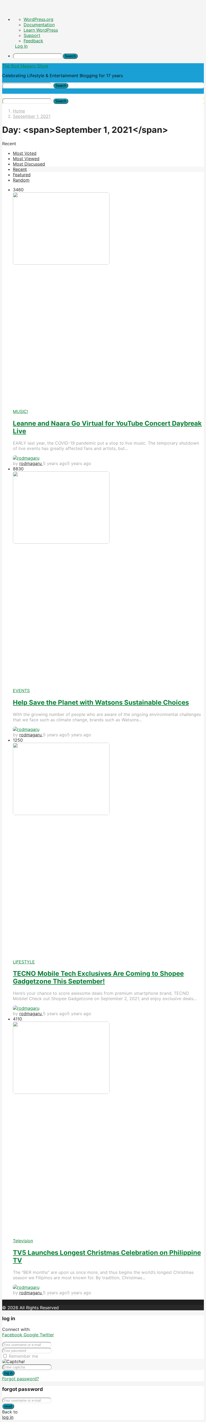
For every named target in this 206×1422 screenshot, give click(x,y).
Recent (20, 169)
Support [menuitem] (32, 35)
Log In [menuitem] (21, 46)
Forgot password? (20, 1378)
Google (32, 1334)
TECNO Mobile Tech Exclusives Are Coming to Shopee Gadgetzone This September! (98, 977)
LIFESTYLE (24, 962)
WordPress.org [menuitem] (38, 19)
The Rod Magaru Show (25, 66)
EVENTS (21, 690)
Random (21, 180)
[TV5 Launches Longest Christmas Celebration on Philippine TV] (108, 1130)
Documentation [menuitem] (39, 24)
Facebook (13, 1334)
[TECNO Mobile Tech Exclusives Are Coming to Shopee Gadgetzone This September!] (108, 851)
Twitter (47, 1334)
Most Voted (24, 153)
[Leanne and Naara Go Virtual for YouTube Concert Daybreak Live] (108, 300)
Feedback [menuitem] (33, 40)
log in (8, 1373)
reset (8, 1406)
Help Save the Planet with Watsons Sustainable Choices (101, 702)
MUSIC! (20, 411)
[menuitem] (108, 56)
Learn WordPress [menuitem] (41, 30)
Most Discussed (29, 164)
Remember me (23, 1356)
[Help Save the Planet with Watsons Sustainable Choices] (108, 579)
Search (60, 86)
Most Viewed (26, 158)
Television (23, 1240)
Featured (22, 174)
